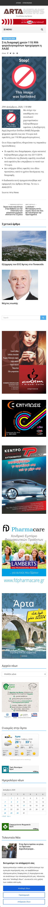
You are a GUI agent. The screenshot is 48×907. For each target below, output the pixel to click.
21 (5, 809)
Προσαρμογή (24, 895)
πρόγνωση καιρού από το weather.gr (20, 759)
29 (11, 813)
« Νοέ (4, 816)
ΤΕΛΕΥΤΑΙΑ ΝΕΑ (9, 38)
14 (5, 805)
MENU (9, 29)
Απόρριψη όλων (24, 901)
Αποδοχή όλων (24, 888)
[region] (24, 883)
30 (17, 813)
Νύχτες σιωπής (10, 303)
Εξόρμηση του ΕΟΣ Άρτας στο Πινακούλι (23, 264)
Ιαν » (8, 816)
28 (5, 813)
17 (24, 805)
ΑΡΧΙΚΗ (18, 3)
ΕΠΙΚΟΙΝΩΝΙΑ (27, 3)
